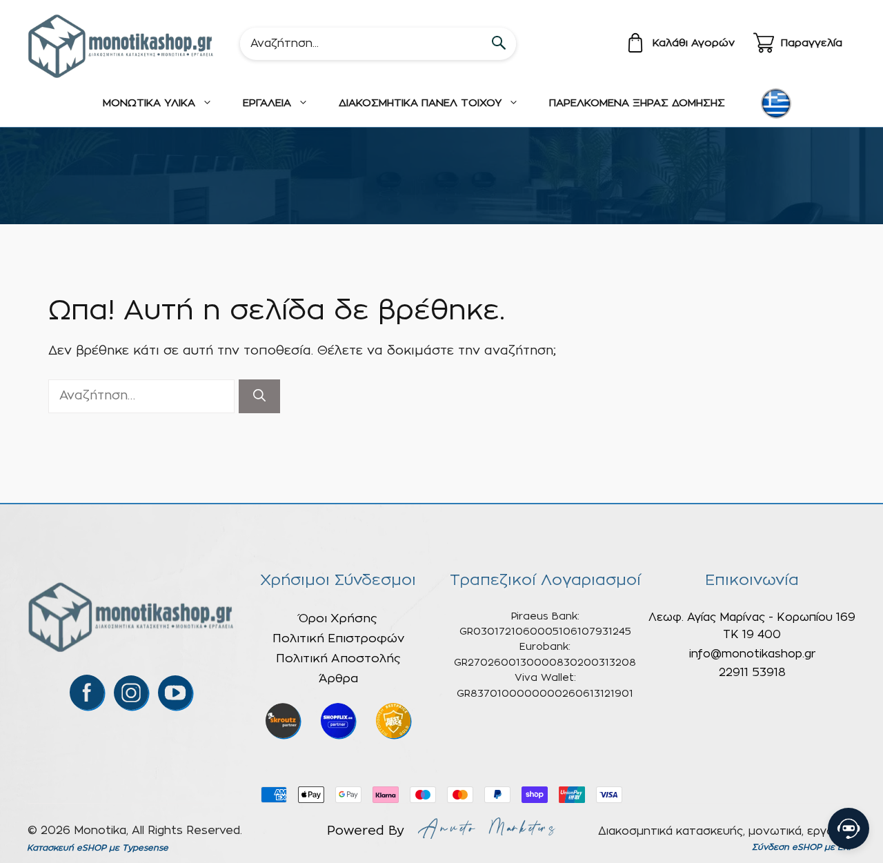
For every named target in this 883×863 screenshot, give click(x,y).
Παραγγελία (811, 43)
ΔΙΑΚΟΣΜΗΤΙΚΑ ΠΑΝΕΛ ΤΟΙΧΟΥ (420, 103)
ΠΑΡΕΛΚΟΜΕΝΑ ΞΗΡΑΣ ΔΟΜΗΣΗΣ (637, 103)
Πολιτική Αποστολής (338, 658)
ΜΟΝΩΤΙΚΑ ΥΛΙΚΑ (149, 103)
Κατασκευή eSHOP (66, 848)
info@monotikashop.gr (752, 653)
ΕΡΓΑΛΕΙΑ (267, 103)
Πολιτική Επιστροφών (338, 638)
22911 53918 (752, 672)
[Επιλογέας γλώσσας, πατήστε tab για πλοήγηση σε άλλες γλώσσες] (776, 103)
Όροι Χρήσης (338, 618)
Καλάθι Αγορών (694, 43)
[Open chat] (848, 828)
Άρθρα (338, 678)
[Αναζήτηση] (259, 396)
